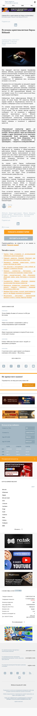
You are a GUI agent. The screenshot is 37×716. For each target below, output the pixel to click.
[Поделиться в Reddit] (23, 25)
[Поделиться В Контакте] (19, 25)
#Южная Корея (18, 214)
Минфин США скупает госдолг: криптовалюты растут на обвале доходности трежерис (19, 292)
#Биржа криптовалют (15, 213)
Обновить (17, 529)
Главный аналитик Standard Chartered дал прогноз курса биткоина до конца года (19, 259)
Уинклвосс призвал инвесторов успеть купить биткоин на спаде (19, 263)
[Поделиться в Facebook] (3, 25)
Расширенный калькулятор (10, 459)
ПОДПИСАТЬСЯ (28, 385)
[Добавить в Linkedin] (15, 25)
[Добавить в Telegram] (11, 25)
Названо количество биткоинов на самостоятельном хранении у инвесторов (19, 272)
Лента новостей (8, 306)
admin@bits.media (30, 650)
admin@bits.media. (20, 695)
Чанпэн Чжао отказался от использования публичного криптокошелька (19, 255)
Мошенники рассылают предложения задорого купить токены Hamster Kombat (19, 296)
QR (29, 699)
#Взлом (25, 213)
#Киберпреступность (16, 216)
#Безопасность (6, 217)
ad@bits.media (31, 665)
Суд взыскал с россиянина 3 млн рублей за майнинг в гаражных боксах (19, 267)
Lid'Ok (9, 207)
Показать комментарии (18, 232)
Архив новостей (19, 701)
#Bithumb (5, 213)
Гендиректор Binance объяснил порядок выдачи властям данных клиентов (19, 282)
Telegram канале (12, 245)
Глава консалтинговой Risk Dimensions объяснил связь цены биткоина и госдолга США (19, 277)
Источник (6, 227)
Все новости (16, 358)
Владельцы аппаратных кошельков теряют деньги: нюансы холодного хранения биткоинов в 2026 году (19, 287)
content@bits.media (30, 658)
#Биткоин (27, 216)
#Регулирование (29, 214)
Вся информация (17, 622)
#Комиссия (5, 216)
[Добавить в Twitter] (7, 25)
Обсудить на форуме (18, 238)
